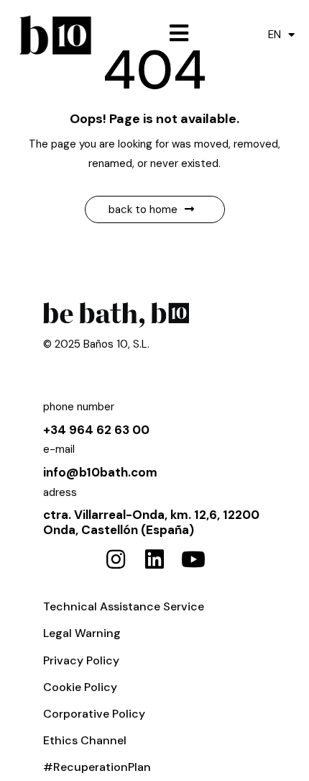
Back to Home (143, 209)
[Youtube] (193, 559)
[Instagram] (115, 559)
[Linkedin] (154, 559)
